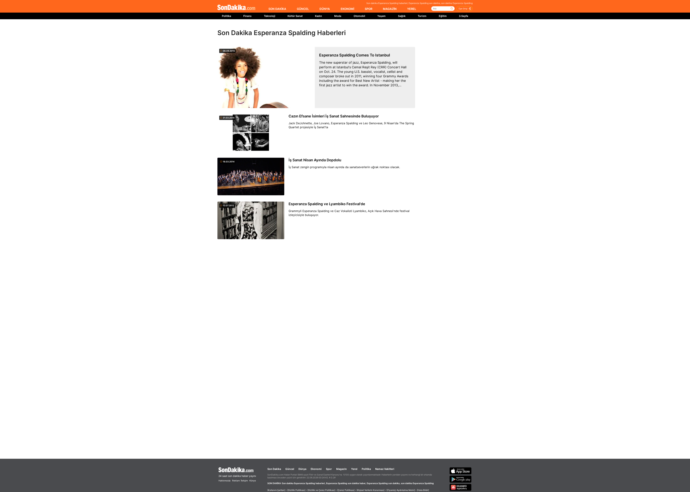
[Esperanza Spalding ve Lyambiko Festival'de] (250, 221)
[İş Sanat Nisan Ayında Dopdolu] (250, 177)
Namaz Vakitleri (384, 468)
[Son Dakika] (236, 8)
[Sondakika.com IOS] (461, 470)
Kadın (318, 15)
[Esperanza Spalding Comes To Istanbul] (266, 77)
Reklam (236, 480)
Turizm (422, 15)
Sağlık (402, 15)
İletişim (244, 480)
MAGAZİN (390, 9)
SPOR (368, 9)
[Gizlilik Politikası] (296, 490)
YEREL (411, 9)
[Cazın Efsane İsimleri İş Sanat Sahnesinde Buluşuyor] (250, 133)
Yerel (354, 468)
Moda (337, 15)
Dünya (302, 468)
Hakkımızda (224, 480)
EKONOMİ (347, 9)
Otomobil (359, 15)
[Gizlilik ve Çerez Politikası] (321, 490)
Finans (247, 15)
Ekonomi (316, 468)
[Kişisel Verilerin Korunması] (370, 490)
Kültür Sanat (295, 15)
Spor (329, 468)
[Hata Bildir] (423, 490)
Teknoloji (269, 15)
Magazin (341, 468)
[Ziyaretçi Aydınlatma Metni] (401, 490)
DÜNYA (324, 9)
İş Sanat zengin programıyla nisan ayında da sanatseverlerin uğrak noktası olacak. (344, 167)
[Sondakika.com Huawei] (461, 487)
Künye (252, 480)
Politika (226, 15)
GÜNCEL (303, 9)
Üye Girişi (463, 8)
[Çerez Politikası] (346, 490)
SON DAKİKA (277, 9)
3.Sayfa (463, 15)
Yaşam (381, 15)
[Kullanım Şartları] (276, 490)
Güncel (289, 468)
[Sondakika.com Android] (461, 479)
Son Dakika (274, 468)
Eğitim (443, 15)
